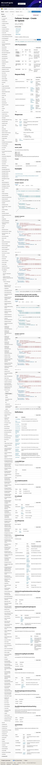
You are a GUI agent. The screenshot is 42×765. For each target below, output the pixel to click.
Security (17, 32)
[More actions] (40, 15)
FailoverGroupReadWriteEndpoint (17, 440)
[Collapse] (13, 14)
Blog (14, 762)
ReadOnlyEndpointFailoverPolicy (17, 450)
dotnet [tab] (32, 185)
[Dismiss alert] (40, 2)
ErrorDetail (17, 424)
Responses (17, 31)
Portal (29, 11)
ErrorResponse (17, 426)
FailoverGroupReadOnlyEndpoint (17, 436)
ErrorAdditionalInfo (23, 507)
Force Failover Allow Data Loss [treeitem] (8, 400)
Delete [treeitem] (6, 395)
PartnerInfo (17, 447)
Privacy (23, 762)
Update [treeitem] (6, 409)
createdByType (17, 419)
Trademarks (9, 764)
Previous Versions (10, 762)
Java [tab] (19, 185)
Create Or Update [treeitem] (8, 393)
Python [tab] (23, 185)
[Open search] (37, 9)
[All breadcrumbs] (16, 15)
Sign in (39, 8)
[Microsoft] (2, 9)
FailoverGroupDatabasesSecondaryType (32, 107)
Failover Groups (20, 15)
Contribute (19, 762)
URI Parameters (18, 28)
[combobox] (7, 16)
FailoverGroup (17, 427)
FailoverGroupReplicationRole (17, 444)
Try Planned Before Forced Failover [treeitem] (8, 407)
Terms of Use (3, 764)
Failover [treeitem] (6, 397)
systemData (17, 457)
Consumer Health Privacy (31, 762)
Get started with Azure (36, 11)
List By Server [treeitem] (7, 404)
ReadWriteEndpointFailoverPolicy (17, 454)
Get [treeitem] (6, 402)
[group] (28, 41)
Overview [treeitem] (4, 271)
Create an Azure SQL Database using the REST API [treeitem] (8, 277)
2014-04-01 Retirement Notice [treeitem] (7, 274)
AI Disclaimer (3, 762)
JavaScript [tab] (27, 185)
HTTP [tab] (16, 185)
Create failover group (19, 173)
